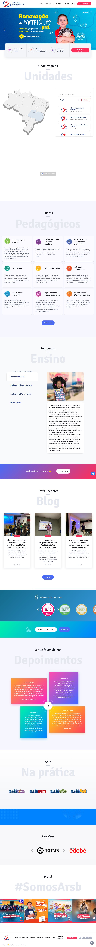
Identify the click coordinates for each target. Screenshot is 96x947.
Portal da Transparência (46, 629)
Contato (53, 938)
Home (17, 938)
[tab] (22, 376)
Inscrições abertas (71, 938)
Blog (73, 4)
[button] (69, 100)
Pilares (66, 4)
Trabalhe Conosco (60, 938)
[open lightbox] (48, 322)
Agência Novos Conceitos (19, 944)
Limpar (86, 100)
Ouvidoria (64, 629)
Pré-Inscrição (84, 4)
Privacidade (39, 938)
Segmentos (58, 4)
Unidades (48, 4)
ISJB (40, 4)
